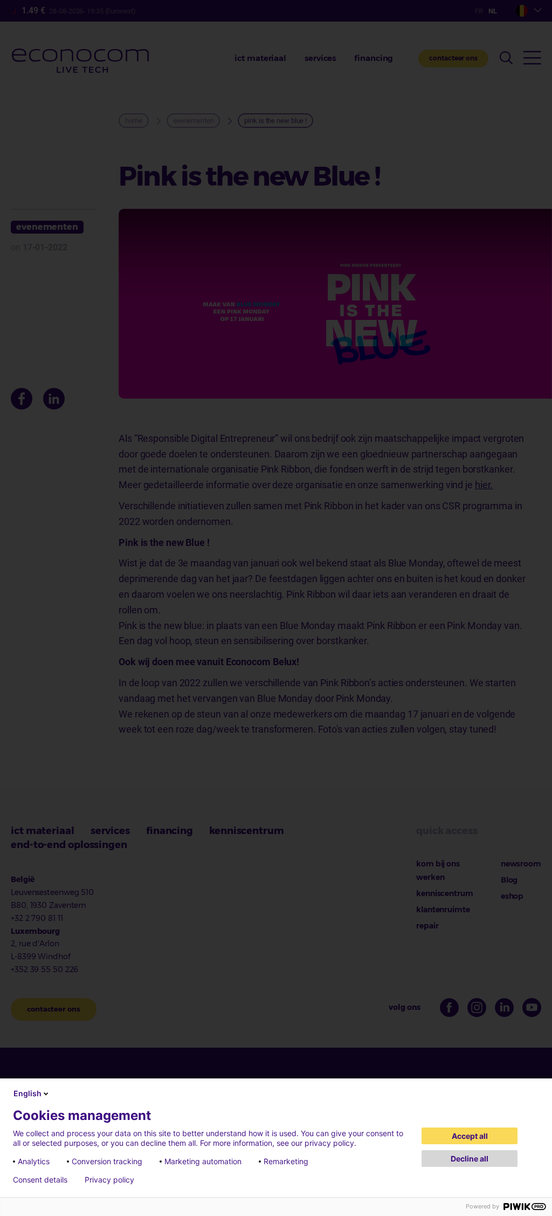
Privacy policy (109, 1180)
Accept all (470, 1135)
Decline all (469, 1158)
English (27, 1093)
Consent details (40, 1180)
